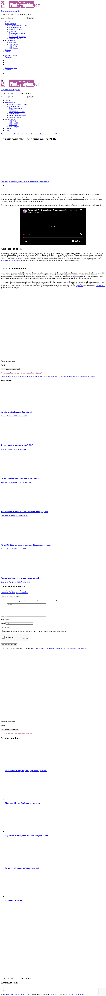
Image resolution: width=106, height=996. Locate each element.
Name (3, 619)
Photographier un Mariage (17, 33)
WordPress (71, 994)
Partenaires (8, 57)
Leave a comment (43, 182)
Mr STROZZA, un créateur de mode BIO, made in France (26, 545)
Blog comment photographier (10, 11)
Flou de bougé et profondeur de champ (13, 591)
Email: (3, 365)
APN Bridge (13, 46)
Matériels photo (10, 40)
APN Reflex (13, 42)
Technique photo (10, 24)
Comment (4, 616)
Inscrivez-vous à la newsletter (10, 260)
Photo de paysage (15, 27)
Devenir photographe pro (17, 37)
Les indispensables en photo (18, 25)
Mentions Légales (11, 55)
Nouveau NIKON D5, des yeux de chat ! (14, 593)
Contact (7, 52)
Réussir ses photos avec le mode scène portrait (20, 578)
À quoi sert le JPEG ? (14, 900)
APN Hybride (13, 44)
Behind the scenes (15, 39)
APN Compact (14, 48)
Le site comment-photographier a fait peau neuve (21, 478)
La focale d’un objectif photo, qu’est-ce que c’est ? (26, 771)
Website (3, 627)
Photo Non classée (32, 182)
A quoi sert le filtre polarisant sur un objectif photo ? (27, 835)
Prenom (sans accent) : (8, 361)
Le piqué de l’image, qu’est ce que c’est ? (22, 868)
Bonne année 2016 (54, 376)
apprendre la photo (41, 376)
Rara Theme (55, 994)
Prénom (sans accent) (8, 722)
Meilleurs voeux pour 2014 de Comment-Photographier (24, 512)
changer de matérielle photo (70, 376)
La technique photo (15, 29)
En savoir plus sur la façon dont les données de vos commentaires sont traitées (60, 648)
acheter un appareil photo (9, 376)
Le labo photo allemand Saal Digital (16, 412)
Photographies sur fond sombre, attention (22, 803)
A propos (8, 50)
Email (3, 623)
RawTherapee (100, 286)
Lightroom (12, 31)
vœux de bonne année (87, 376)
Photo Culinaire (14, 35)
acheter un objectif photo (26, 376)
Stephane (4, 182)
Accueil (7, 22)
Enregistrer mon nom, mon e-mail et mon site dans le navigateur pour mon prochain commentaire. (35, 631)
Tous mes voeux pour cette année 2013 (17, 445)
